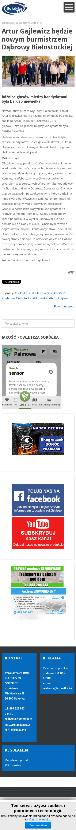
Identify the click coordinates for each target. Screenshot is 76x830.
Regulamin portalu (17, 760)
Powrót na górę (64, 306)
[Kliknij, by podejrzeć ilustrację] (38, 71)
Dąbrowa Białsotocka (17, 298)
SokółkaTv (24, 293)
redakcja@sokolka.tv (18, 718)
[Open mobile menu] (69, 7)
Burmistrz (41, 298)
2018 (64, 293)
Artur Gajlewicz (61, 298)
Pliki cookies (13, 765)
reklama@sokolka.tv (57, 688)
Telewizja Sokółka (45, 293)
